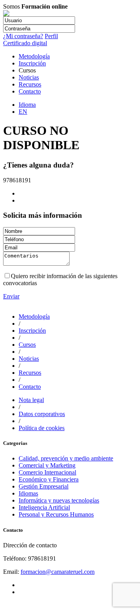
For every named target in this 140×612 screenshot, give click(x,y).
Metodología (34, 56)
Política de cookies (42, 428)
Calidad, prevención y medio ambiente (66, 458)
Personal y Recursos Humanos (56, 514)
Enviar (11, 296)
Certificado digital (25, 43)
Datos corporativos (42, 414)
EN (23, 111)
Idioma (27, 104)
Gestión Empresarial (43, 486)
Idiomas (28, 493)
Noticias (29, 77)
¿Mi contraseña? (23, 36)
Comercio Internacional (47, 472)
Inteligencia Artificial (44, 507)
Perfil (51, 36)
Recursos (30, 84)
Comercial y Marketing (47, 465)
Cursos (27, 344)
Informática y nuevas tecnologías (59, 500)
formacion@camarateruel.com (57, 571)
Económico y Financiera (49, 479)
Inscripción (32, 63)
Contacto (30, 91)
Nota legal (31, 400)
